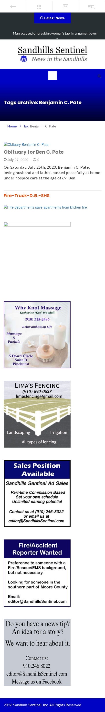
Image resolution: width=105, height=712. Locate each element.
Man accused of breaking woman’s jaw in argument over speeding (55, 36)
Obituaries (19, 144)
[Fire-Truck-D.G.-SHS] (45, 206)
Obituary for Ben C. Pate (34, 152)
